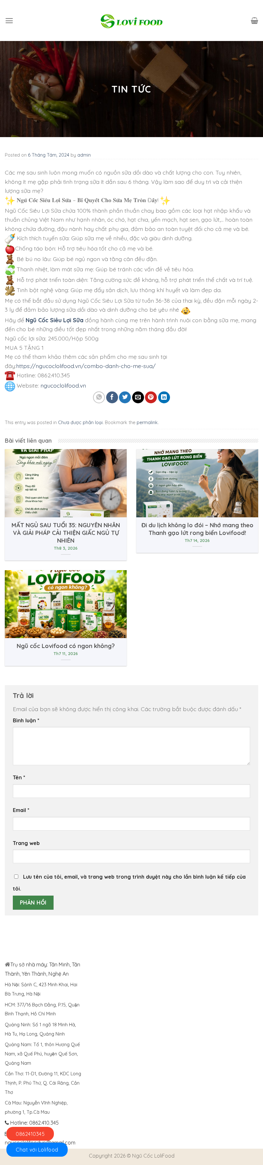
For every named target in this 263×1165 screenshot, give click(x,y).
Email (21, 810)
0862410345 (30, 1134)
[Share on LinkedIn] (164, 397)
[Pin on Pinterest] (151, 397)
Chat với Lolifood (37, 1149)
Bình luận (26, 720)
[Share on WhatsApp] (99, 397)
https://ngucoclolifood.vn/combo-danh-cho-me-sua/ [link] (86, 365)
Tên (19, 777)
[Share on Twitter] (125, 397)
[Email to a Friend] (138, 397)
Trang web (26, 843)
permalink (147, 422)
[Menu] (9, 20)
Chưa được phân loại (80, 422)
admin (84, 155)
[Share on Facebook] (112, 397)
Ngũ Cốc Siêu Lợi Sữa (54, 320)
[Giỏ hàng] (254, 20)
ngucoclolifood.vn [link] (63, 385)
